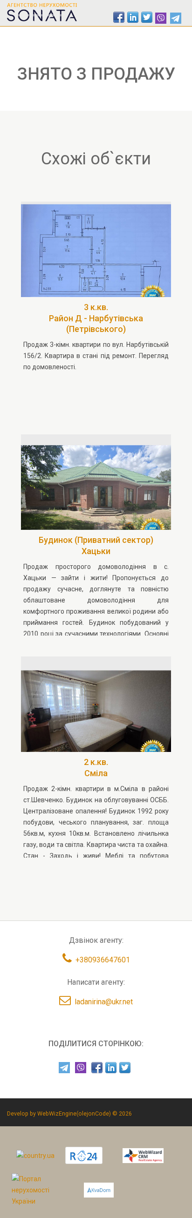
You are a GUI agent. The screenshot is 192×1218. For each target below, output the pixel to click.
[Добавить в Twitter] (146, 17)
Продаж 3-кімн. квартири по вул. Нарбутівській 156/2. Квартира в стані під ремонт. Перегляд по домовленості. (96, 356)
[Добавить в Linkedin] (132, 17)
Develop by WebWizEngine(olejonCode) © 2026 (69, 1113)
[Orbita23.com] (41, 1189)
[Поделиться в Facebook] (118, 17)
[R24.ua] (84, 1155)
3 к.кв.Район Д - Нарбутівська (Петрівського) (96, 318)
